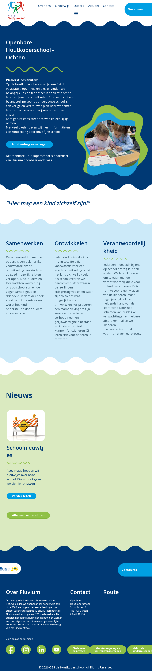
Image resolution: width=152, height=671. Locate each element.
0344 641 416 (77, 614)
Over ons (44, 6)
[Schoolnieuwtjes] (26, 425)
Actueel (93, 6)
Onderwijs (62, 6)
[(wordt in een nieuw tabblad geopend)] (10, 649)
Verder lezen (21, 496)
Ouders (79, 6)
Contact (108, 6)
